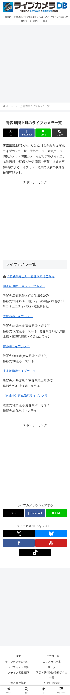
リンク (52, 667)
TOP (18, 656)
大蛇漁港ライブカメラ (18, 316)
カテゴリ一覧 (52, 656)
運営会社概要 (18, 682)
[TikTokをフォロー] (35, 552)
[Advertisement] (35, 63)
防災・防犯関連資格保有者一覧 (51, 675)
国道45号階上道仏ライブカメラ (24, 286)
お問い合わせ (52, 682)
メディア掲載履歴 (18, 672)
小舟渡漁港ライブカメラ (19, 371)
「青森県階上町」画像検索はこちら (31, 276)
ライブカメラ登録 (18, 667)
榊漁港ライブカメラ (16, 346)
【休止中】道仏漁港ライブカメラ (25, 395)
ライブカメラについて (18, 661)
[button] (59, 133)
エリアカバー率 (52, 661)
